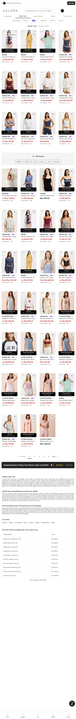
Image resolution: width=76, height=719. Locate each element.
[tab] (7, 16)
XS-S (27, 162)
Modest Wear (45, 522)
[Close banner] (2, 3)
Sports (31, 522)
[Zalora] (10, 11)
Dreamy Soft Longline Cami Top (12, 539)
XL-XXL (57, 162)
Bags (25, 522)
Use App (71, 3)
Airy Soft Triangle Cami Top (10, 559)
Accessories (18, 522)
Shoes (11, 522)
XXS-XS (19, 162)
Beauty (37, 522)
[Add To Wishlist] (15, 55)
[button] (38, 3)
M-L (42, 162)
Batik (53, 522)
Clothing (4, 522)
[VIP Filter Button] (34, 20)
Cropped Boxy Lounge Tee (10, 547)
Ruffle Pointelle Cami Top (10, 543)
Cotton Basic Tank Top (9, 575)
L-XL (49, 162)
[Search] (62, 10)
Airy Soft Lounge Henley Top (11, 563)
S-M (35, 162)
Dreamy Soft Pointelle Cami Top (12, 567)
